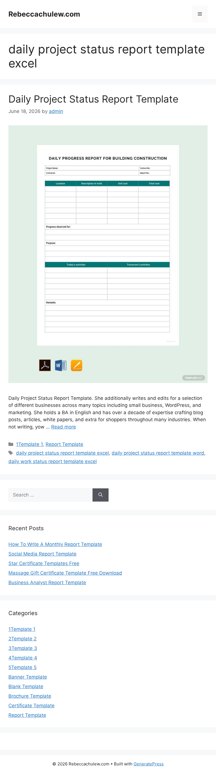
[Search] (101, 495)
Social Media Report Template (42, 554)
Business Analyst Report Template (47, 582)
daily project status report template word (158, 453)
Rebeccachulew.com (44, 14)
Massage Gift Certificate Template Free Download (65, 573)
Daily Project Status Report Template (93, 99)
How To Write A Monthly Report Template (55, 544)
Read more (63, 427)
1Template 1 (29, 444)
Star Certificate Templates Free (43, 563)
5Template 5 (22, 667)
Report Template (64, 444)
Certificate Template (31, 705)
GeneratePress (149, 764)
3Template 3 (22, 648)
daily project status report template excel (62, 453)
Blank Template (25, 686)
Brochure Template (29, 696)
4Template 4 (22, 658)
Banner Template (27, 677)
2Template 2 (22, 638)
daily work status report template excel (52, 461)
